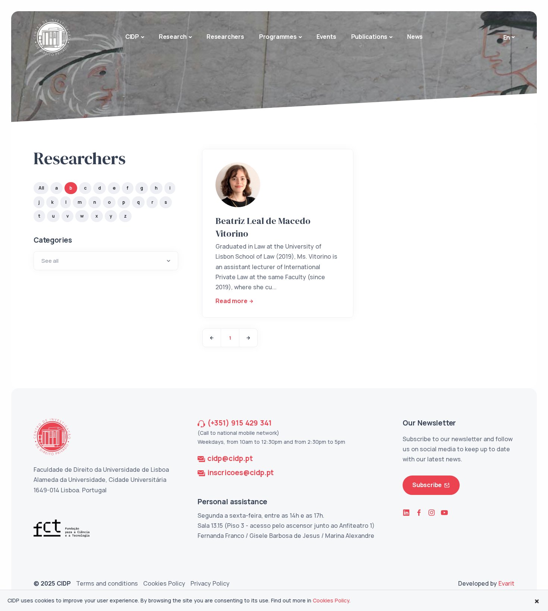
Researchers (225, 36)
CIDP (132, 36)
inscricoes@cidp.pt (240, 472)
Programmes (278, 36)
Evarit (506, 583)
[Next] (248, 337)
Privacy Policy (210, 583)
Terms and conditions (107, 583)
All (41, 188)
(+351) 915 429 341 (239, 423)
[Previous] (211, 337)
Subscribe (427, 485)
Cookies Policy (164, 583)
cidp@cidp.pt (230, 458)
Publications (369, 36)
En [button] (506, 37)
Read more (231, 301)
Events (326, 36)
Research (173, 36)
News (415, 36)
